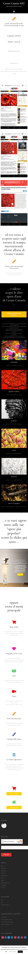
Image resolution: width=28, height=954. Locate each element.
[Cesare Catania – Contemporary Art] (14, 5)
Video (14, 696)
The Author (3, 870)
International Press (5, 882)
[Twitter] (8, 937)
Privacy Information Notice (6, 919)
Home (2, 866)
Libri (14, 676)
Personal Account (5, 904)
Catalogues (3, 885)
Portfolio (3, 873)
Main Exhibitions (4, 875)
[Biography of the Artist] (14, 648)
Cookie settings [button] (12, 951)
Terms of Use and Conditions (7, 922)
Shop (2, 900)
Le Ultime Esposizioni (14, 759)
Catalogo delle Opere (14, 739)
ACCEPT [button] (20, 951)
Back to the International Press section (14, 267)
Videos (2, 880)
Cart (2, 902)
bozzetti (14, 476)
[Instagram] (2, 937)
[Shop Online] (14, 622)
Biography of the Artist (14, 653)
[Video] (14, 691)
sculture (14, 421)
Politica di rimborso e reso (6, 924)
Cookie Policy (4, 917)
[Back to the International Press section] (14, 261)
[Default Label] (11, 937)
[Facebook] (5, 937)
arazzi (14, 450)
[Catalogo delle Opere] (14, 734)
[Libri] (14, 671)
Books (2, 878)
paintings (14, 362)
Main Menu (3, 868)
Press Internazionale (14, 718)
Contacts (3, 887)
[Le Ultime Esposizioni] (14, 754)
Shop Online (14, 627)
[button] (1, 585)
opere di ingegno (14, 503)
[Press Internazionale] (14, 713)
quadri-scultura (14, 391)
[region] (14, 569)
